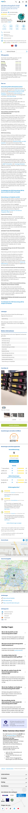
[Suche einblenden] (16, 2)
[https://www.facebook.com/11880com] (2, 808)
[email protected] (18, 650)
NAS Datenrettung (7, 600)
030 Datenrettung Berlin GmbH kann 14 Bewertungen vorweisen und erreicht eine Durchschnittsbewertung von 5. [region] (12, 693)
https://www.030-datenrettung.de (11, 602)
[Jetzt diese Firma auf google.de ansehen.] (12, 482)
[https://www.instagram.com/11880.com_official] (6, 808)
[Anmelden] (19, 2)
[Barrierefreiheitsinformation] (23, 2)
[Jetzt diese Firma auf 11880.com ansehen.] (12, 470)
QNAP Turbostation (7, 164)
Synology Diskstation (20, 164)
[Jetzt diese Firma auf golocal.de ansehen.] (12, 473)
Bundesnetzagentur (11, 735)
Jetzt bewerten (14, 461)
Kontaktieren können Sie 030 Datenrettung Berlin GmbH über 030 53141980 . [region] (13, 649)
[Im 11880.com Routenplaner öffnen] (24, 540)
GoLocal (13, 492)
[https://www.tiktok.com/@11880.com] (10, 808)
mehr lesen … (7, 496)
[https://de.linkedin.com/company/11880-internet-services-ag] (14, 808)
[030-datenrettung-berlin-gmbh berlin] (7, 415)
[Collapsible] (25, 633)
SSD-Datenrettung (11, 96)
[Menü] (26, 2)
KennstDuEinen (14, 500)
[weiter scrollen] (26, 51)
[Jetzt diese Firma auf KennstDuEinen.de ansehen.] (12, 468)
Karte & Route (11, 51)
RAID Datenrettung (19, 90)
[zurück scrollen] (1, 51)
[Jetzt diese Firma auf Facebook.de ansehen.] (12, 480)
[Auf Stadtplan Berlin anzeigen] (26, 540)
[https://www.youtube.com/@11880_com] (18, 808)
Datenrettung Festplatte (9, 598)
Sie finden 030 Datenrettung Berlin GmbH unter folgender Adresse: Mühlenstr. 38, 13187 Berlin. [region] (13, 637)
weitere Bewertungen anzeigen (14, 523)
